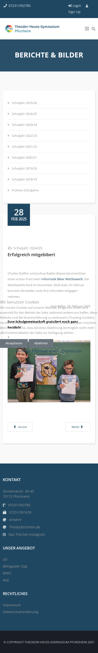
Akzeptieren (13, 343)
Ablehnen (41, 343)
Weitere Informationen (36, 351)
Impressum (71, 351)
